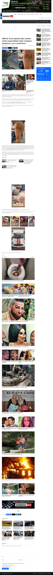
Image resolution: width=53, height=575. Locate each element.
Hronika (17, 20)
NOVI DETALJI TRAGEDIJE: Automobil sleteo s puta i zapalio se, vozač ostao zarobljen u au (6, 528)
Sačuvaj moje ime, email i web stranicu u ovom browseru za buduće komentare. (13, 563)
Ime (2, 556)
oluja (18, 510)
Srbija (19, 14)
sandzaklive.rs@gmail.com (41, 573)
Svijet (26, 14)
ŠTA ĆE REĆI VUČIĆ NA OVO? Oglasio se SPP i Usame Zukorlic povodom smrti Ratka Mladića (46, 35)
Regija (22, 14)
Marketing (49, 573)
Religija (27, 20)
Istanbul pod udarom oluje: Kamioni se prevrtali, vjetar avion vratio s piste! (12, 160)
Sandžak (15, 14)
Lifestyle (36, 14)
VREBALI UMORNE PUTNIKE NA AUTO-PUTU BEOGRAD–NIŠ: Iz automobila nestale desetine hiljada (30, 528)
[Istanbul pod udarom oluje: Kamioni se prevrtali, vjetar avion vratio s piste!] (4, 160)
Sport (29, 14)
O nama (47, 573)
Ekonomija (20, 20)
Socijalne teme (31, 20)
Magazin (32, 14)
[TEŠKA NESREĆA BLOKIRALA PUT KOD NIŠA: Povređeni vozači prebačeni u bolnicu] (18, 533)
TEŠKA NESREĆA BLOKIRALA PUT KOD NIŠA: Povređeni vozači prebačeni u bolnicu (18, 538)
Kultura (34, 20)
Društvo (14, 20)
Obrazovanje (24, 20)
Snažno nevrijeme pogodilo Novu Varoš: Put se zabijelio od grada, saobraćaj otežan (12, 166)
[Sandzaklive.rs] (7, 16)
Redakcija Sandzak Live (5, 45)
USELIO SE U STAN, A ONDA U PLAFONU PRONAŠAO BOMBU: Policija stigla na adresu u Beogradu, (6, 538)
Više (40, 14)
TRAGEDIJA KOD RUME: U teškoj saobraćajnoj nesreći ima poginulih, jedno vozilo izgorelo (17, 528)
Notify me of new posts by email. (7, 566)
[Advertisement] (18, 30)
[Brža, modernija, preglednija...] (18, 504)
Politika (11, 20)
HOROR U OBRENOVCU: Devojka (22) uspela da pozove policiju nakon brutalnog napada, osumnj (29, 538)
